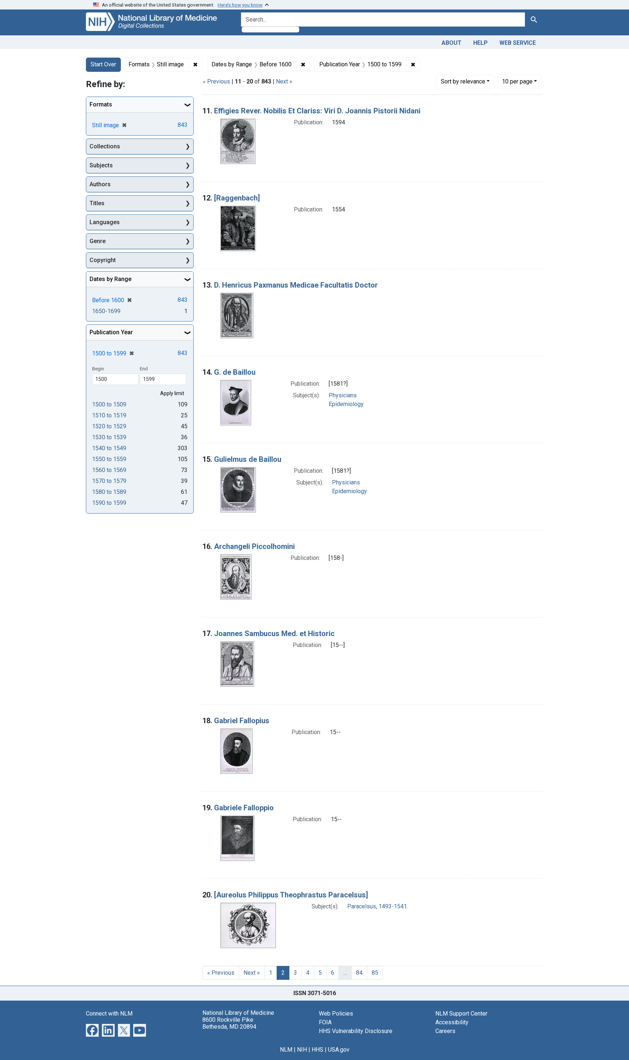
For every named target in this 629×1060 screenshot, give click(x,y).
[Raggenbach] (237, 198)
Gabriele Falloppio (244, 807)
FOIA (325, 1022)
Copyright (103, 260)
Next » (284, 81)
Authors (100, 184)
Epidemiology (346, 404)
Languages (105, 222)
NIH (302, 1049)
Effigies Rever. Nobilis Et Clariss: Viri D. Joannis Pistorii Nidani (317, 110)
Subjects (101, 165)
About (452, 42)
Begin (98, 368)
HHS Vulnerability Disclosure (355, 1031)
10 (517, 81)
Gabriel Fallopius (241, 720)
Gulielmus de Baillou (247, 459)
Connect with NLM (109, 1013)
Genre (98, 241)
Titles (97, 203)
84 (359, 972)
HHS (317, 1049)
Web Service (517, 42)
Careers (445, 1031)
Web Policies (336, 1013)
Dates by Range (110, 279)
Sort (463, 81)
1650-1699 (106, 311)
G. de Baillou (235, 372)
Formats (101, 104)
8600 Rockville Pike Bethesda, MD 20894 (229, 1023)
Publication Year (111, 332)
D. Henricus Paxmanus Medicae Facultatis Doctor (296, 285)
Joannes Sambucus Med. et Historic (274, 633)
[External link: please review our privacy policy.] (92, 1029)
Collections (105, 146)
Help (480, 42)
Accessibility (451, 1022)
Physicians (343, 395)
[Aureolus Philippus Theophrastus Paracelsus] (291, 895)
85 (375, 972)
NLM (286, 1049)
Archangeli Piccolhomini (254, 546)
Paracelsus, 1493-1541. (377, 906)
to (109, 404)
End (144, 368)
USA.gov (338, 1049)
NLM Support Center (461, 1013)
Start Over (103, 64)
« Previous (216, 81)
